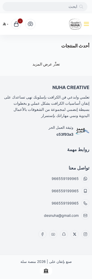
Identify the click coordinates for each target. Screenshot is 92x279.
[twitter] (75, 234)
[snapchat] (64, 234)
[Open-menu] (87, 24)
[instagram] (85, 234)
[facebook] (42, 234)
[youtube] (53, 234)
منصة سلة (28, 261)
